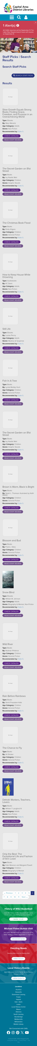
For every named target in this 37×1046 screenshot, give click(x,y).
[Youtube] (27, 1031)
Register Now (18, 939)
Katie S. (21, 131)
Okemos (18, 1012)
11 (18, 897)
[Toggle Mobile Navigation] (12, 17)
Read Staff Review (12, 140)
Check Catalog (11, 136)
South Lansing (18, 1014)
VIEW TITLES (18, 959)
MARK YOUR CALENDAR (18, 919)
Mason (18, 1009)
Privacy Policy (22, 1040)
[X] (22, 1031)
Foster (18, 997)
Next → (25, 897)
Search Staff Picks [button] (24, 75)
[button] (19, 18)
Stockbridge (18, 1017)
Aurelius (18, 990)
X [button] (35, 22)
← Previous (8, 893)
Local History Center (19, 1007)
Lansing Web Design (12, 1040)
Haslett (18, 999)
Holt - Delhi (18, 1002)
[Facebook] (8, 1031)
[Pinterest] (17, 1031)
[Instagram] (13, 1031)
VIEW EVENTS (18, 978)
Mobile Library (18, 1024)
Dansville (18, 992)
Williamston (18, 1022)
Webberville (18, 1019)
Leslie (18, 1004)
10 (15, 897)
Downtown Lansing (18, 995)
